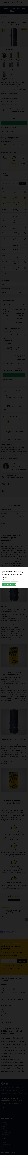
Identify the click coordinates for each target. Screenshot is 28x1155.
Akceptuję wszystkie (9, 584)
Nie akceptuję (6, 579)
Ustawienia (14, 579)
